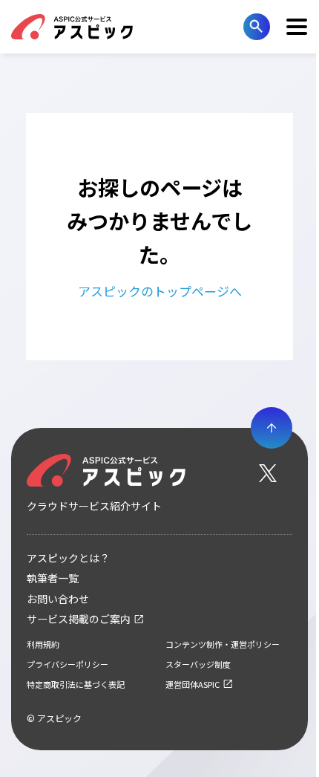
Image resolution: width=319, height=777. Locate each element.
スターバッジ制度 (198, 664)
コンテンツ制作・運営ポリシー (222, 644)
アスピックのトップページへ (160, 291)
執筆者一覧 (53, 577)
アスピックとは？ (68, 557)
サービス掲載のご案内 (79, 618)
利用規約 (43, 644)
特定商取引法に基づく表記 (76, 684)
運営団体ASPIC (192, 684)
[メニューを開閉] (296, 27)
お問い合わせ (58, 598)
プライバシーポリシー (67, 664)
